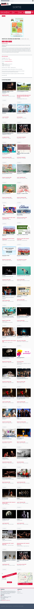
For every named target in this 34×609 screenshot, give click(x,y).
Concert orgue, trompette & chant (22, 234)
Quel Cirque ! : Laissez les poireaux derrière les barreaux (7, 91)
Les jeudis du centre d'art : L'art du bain (23, 275)
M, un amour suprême (5, 377)
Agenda (19, 592)
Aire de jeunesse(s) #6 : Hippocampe (23, 336)
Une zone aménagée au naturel (7, 173)
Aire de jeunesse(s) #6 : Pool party (7, 316)
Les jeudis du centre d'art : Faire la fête (23, 478)
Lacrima (3, 539)
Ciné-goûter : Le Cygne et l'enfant (22, 193)
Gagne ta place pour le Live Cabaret (22, 133)
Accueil (19, 591)
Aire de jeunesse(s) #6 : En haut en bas (23, 316)
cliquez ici (10, 59)
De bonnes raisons (5, 498)
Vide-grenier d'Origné (5, 255)
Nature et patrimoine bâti (6, 193)
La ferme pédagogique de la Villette (22, 91)
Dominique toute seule (5, 519)
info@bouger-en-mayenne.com (5, 600)
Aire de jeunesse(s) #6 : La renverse (8, 357)
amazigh (18, 498)
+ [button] (31, 579)
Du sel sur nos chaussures (21, 377)
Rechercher (28, 12)
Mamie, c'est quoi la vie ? (6, 417)
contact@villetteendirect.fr (8, 61)
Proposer (9, 582)
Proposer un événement (5, 0)
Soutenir (18, 519)
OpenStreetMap (30, 582)
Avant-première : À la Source (21, 173)
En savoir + (4, 100)
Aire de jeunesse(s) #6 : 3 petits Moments (9, 336)
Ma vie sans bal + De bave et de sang (8, 397)
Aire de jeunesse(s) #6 (20, 357)
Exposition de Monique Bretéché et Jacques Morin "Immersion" (8, 133)
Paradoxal (3, 275)
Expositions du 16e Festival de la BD (22, 255)
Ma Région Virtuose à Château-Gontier (23, 539)
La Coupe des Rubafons (6, 153)
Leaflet (26, 582)
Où (2, 573)
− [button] (31, 580)
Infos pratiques (20, 593)
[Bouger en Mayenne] (6, 5)
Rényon (18, 417)
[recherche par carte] (32, 12)
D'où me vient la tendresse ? (6, 478)
